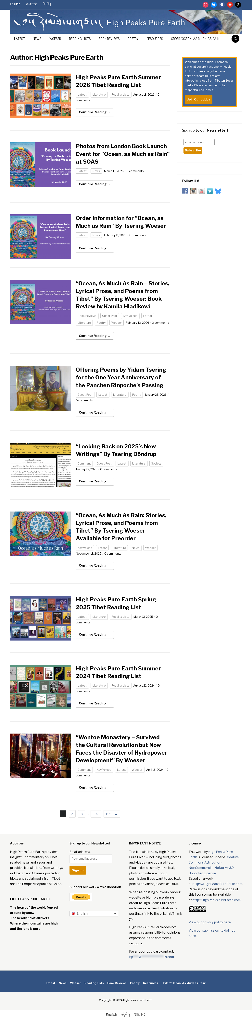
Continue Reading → (94, 112)
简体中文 (31, 4)
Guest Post (109, 315)
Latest (19, 39)
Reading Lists (80, 39)
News (37, 39)
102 (95, 814)
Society (156, 463)
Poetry (133, 39)
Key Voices (130, 315)
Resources (154, 39)
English (15, 4)
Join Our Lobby (198, 99)
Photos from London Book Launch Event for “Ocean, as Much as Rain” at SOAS (123, 154)
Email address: (80, 852)
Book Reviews (109, 39)
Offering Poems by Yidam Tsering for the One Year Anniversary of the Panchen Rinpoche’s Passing (121, 377)
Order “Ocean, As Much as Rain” (195, 39)
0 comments (135, 171)
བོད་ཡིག (47, 4)
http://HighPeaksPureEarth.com (216, 900)
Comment (84, 463)
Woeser (55, 39)
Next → (112, 814)
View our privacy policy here (210, 922)
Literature (99, 94)
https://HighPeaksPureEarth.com (217, 884)
